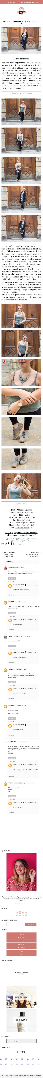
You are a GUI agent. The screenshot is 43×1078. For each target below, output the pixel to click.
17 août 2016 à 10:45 (29, 783)
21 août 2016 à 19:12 (32, 585)
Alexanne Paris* (22, 527)
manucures (21, 944)
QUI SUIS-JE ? (11, 2)
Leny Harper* (23, 525)
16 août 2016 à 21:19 (21, 705)
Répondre (12, 578)
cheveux (21, 941)
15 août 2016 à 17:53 (21, 601)
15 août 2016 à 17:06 (18, 567)
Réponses (12, 581)
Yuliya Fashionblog (15, 783)
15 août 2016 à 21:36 (21, 669)
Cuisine (21, 934)
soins (21, 954)
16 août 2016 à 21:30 (21, 741)
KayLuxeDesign (38, 1075)
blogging (21, 937)
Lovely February (14, 636)
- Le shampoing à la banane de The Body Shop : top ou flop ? (21, 1020)
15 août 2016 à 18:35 (26, 636)
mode (18, 544)
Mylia (10, 567)
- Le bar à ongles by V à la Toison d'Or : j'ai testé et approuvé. (21, 997)
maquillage (21, 948)
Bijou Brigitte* (22, 522)
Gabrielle (12, 741)
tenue (23, 544)
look (15, 544)
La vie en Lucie (18, 585)
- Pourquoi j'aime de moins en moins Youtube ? (21, 973)
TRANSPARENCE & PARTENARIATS (28, 2)
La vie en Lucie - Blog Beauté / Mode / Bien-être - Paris (17, 1075)
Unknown (12, 601)
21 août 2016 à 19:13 (32, 725)
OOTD (20, 544)
